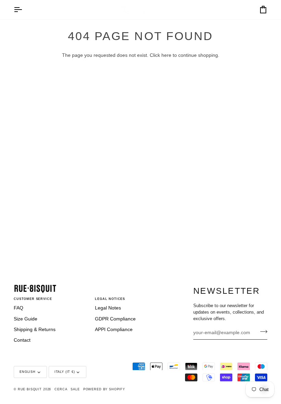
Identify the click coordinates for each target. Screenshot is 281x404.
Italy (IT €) (64, 372)
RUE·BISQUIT (30, 389)
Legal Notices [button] (110, 299)
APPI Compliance (114, 329)
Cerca (60, 389)
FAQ (18, 308)
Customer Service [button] (33, 299)
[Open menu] (24, 9)
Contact (22, 340)
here (166, 55)
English (28, 372)
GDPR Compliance (115, 318)
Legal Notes (108, 308)
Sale (75, 389)
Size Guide (25, 318)
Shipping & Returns (35, 329)
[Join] (261, 331)
